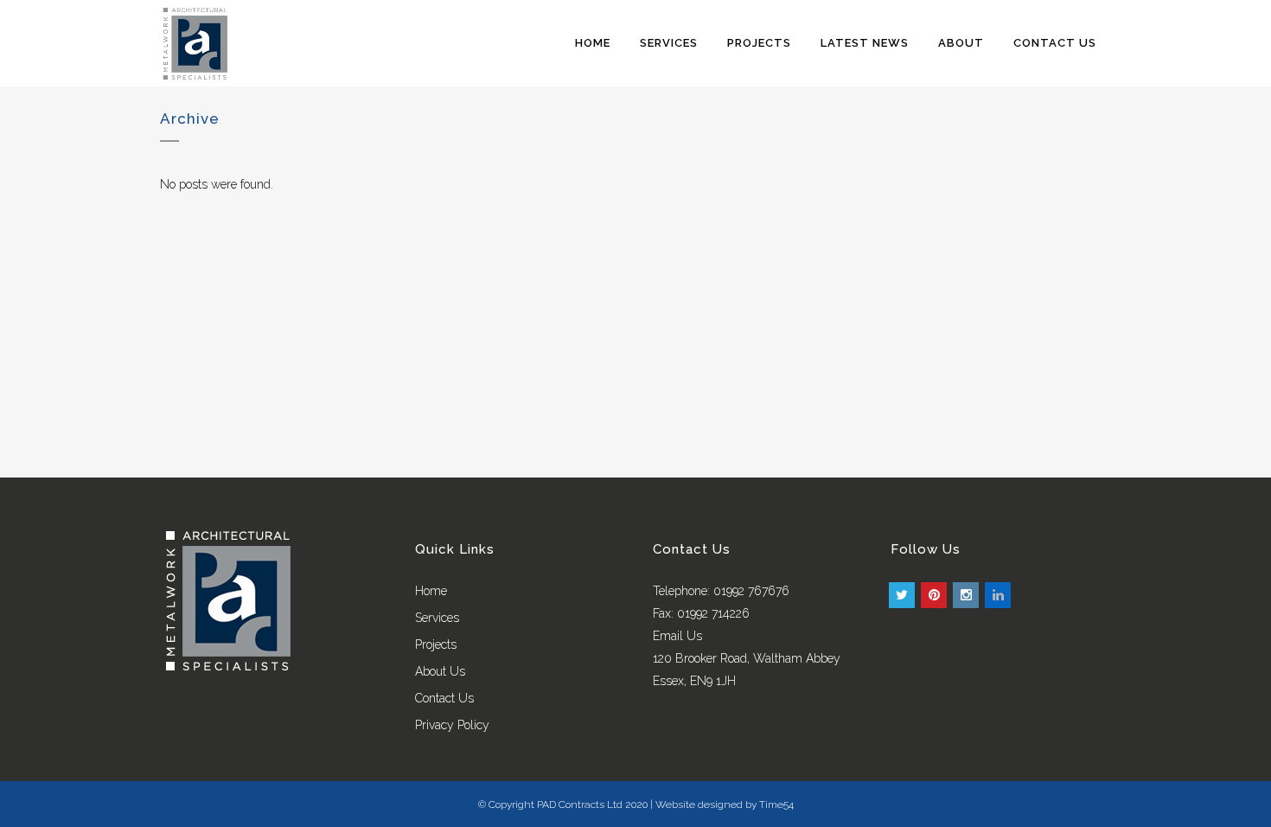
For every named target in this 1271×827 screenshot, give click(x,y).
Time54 (776, 804)
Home (431, 591)
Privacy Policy (452, 725)
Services (437, 618)
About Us (440, 671)
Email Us (677, 636)
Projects (436, 644)
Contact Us (444, 698)
